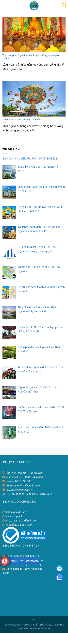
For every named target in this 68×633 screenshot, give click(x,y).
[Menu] (4, 6)
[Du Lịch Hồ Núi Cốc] (34, 6)
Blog (34, 620)
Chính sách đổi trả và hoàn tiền (23, 568)
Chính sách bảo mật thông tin (22, 556)
